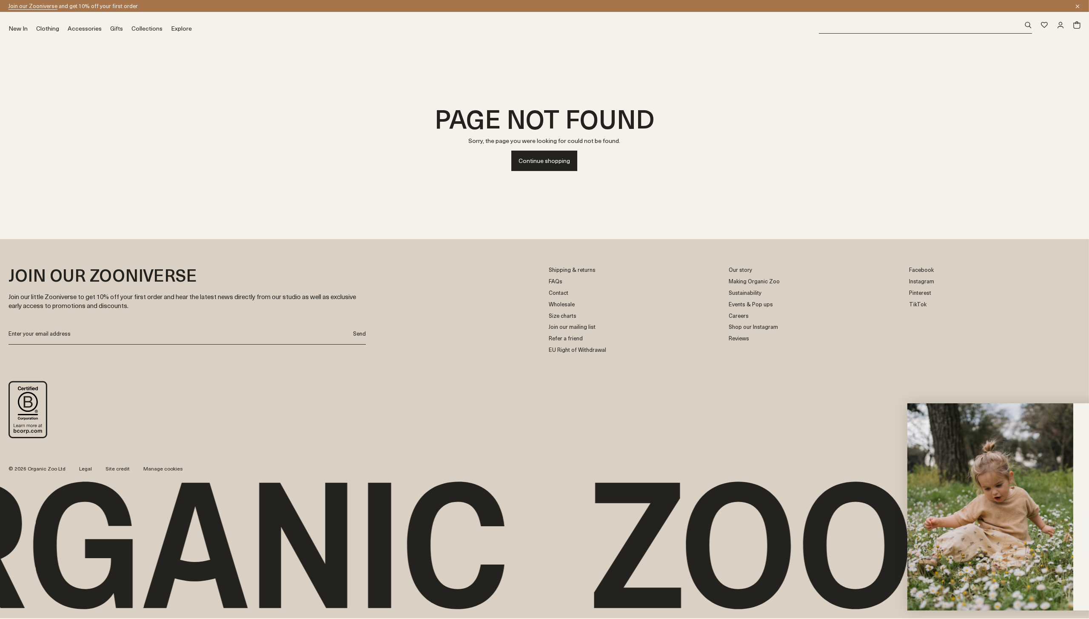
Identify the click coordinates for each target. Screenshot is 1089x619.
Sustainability (745, 293)
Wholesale (562, 304)
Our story (740, 270)
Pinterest (920, 293)
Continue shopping (544, 160)
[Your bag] (1076, 25)
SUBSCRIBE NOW (998, 566)
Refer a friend (566, 338)
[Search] (925, 25)
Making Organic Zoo (754, 281)
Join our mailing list (572, 327)
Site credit (117, 468)
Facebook (921, 270)
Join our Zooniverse (33, 6)
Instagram (921, 281)
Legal (85, 468)
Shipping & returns (572, 270)
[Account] (1060, 25)
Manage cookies (163, 468)
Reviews (739, 338)
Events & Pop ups (751, 304)
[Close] (1077, 6)
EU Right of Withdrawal (577, 350)
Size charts (562, 315)
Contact (558, 293)
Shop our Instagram (753, 327)
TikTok (918, 304)
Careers (739, 315)
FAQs (555, 281)
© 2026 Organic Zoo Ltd (37, 468)
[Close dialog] (1069, 414)
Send (359, 333)
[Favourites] (1044, 25)
